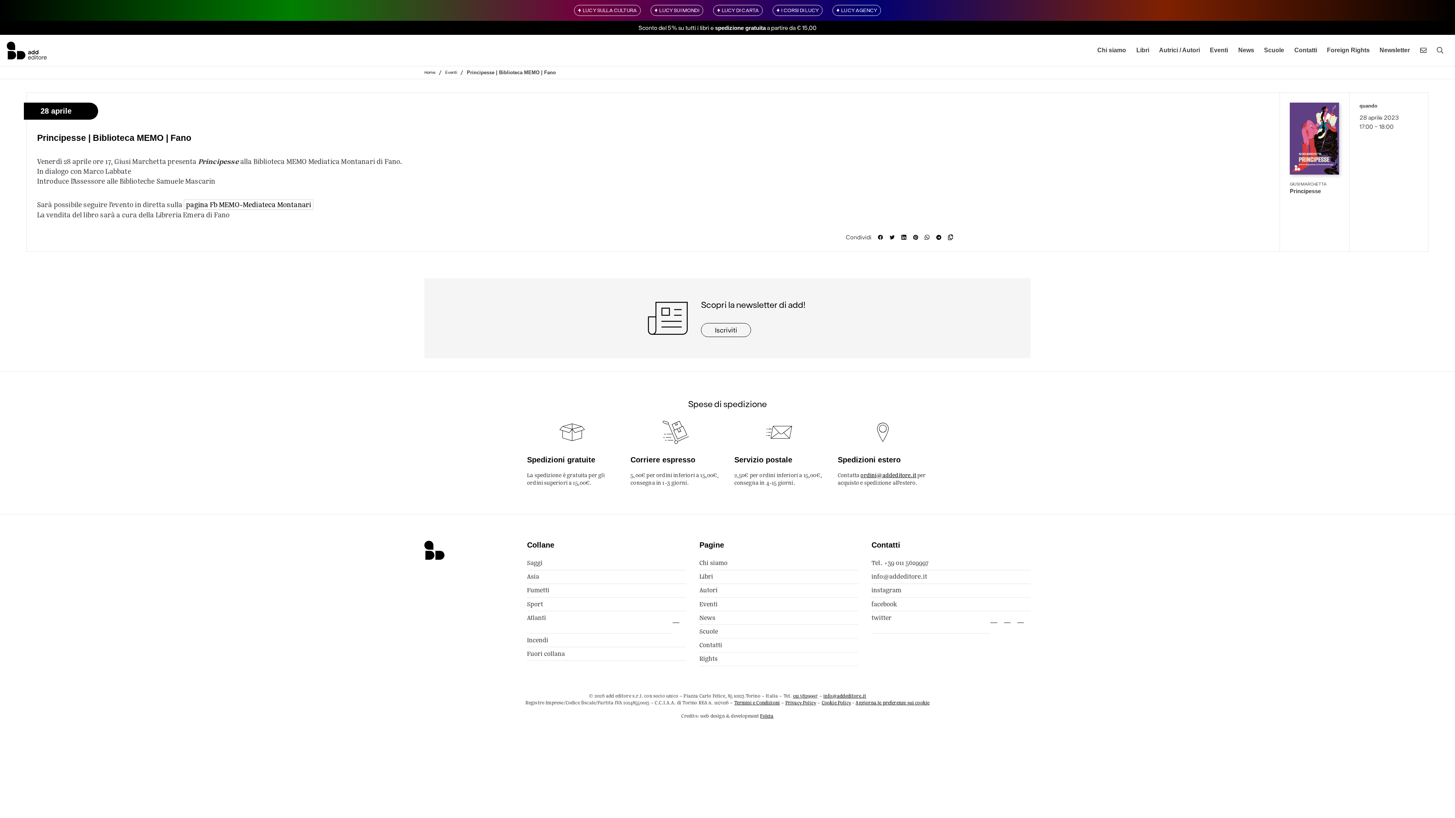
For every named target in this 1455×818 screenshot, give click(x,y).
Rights (708, 658)
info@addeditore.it (899, 576)
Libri (1142, 50)
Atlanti (536, 618)
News (1246, 50)
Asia (533, 576)
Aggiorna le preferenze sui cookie (892, 702)
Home (429, 72)
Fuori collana (546, 653)
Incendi (537, 640)
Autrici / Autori (1179, 50)
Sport (535, 604)
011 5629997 (805, 696)
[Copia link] (952, 237)
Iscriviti (726, 330)
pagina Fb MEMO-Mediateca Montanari (248, 204)
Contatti (1305, 50)
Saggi (535, 563)
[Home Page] (26, 50)
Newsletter (1395, 50)
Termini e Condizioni (757, 702)
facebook (884, 604)
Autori (708, 590)
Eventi (1219, 50)
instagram (886, 590)
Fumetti (538, 590)
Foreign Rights (1348, 50)
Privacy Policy (800, 702)
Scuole (1274, 50)
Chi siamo (1111, 50)
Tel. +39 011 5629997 (900, 563)
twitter (881, 618)
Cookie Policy (836, 702)
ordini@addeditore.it (888, 475)
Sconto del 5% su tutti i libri (673, 27)
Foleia (766, 716)
